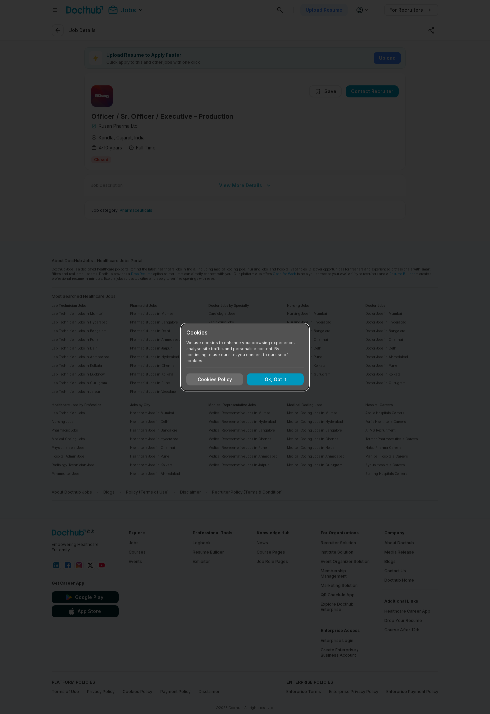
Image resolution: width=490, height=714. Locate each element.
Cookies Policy (215, 379)
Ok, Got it (275, 379)
